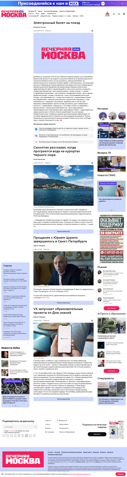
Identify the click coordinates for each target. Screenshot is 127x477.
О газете (50, 452)
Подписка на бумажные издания (71, 452)
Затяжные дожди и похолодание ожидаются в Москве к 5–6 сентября (15, 280)
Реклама (57, 452)
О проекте (111, 371)
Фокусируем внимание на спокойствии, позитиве (110, 282)
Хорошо (121, 474)
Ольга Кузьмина (108, 289)
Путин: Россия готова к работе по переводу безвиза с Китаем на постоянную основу (14, 324)
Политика (6, 328)
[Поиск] (114, 14)
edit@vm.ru (98, 462)
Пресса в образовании (67, 11)
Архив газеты (63, 424)
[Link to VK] (7, 435)
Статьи (47, 424)
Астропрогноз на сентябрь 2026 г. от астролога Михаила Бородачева (112, 164)
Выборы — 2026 (78, 16)
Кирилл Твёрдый (39, 246)
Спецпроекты (51, 13)
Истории (103, 108)
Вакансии (96, 452)
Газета (40, 11)
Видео (43, 13)
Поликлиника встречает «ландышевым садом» (107, 337)
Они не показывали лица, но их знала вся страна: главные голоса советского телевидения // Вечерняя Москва (103, 116)
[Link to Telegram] (22, 435)
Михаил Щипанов (108, 298)
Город (5, 275)
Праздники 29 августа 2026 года (15, 386)
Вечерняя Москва (39, 27)
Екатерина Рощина (109, 280)
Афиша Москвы (45, 16)
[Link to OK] (11, 435)
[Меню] (124, 14)
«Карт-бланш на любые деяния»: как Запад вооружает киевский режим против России (112, 130)
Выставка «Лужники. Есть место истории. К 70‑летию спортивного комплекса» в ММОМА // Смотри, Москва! (112, 116)
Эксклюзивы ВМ (33, 16)
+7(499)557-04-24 (80, 462)
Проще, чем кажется (108, 184)
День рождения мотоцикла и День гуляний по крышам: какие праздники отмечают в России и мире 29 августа (15, 400)
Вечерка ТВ (32, 11)
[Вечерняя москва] (23, 459)
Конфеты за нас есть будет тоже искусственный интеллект (113, 273)
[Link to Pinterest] (34, 435)
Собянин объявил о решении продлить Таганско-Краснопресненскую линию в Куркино (15, 271)
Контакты (110, 452)
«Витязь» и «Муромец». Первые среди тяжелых (113, 352)
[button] (5, 386)
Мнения (102, 267)
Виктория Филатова (109, 271)
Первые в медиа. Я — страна (61, 16)
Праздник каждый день (12, 381)
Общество (48, 30)
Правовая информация (55, 454)
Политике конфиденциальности (80, 474)
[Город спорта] (107, 13)
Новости (31, 13)
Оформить (97, 434)
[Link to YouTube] (19, 435)
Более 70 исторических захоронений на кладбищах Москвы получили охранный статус (15, 307)
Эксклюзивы (104, 125)
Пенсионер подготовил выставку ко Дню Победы (114, 362)
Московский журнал (51, 11)
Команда (103, 452)
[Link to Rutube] (30, 435)
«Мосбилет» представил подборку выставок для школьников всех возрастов (14, 297)
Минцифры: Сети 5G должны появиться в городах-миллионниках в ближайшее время (15, 333)
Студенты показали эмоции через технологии (114, 343)
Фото (37, 13)
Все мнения (111, 308)
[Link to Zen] (15, 435)
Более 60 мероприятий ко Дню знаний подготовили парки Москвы (14, 315)
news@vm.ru (51, 463)
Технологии (6, 337)
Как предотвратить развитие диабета (112, 189)
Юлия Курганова (39, 159)
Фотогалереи (49, 432)
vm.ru (83, 460)
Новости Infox (10, 348)
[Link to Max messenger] (3, 435)
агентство (46, 298)
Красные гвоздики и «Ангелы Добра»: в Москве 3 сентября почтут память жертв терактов (15, 288)
